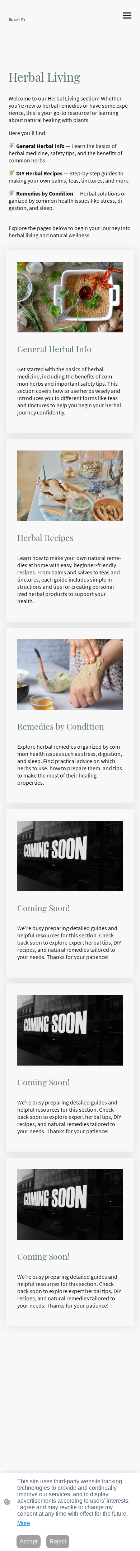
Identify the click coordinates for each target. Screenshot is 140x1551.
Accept (28, 1541)
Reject (58, 1541)
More (23, 1523)
